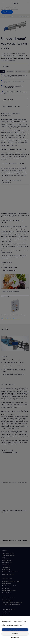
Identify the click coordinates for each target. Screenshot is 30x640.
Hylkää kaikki (15, 633)
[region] (15, 628)
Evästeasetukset (15, 637)
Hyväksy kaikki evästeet (15, 630)
